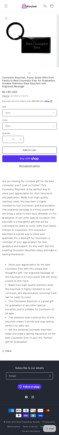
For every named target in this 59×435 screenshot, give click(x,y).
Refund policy (13, 427)
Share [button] (8, 351)
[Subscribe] (49, 375)
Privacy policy (49, 422)
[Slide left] (23, 72)
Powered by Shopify (31, 422)
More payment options (29, 166)
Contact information (31, 431)
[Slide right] (36, 72)
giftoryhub (16, 422)
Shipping (5, 96)
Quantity (6, 133)
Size (4, 106)
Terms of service (30, 427)
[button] (6, 6)
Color (5, 120)
